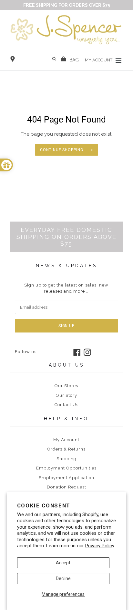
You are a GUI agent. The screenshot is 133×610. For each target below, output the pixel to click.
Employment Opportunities (66, 468)
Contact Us (66, 404)
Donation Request (66, 487)
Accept (63, 562)
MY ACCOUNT (99, 59)
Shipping (66, 458)
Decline (63, 578)
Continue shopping (61, 150)
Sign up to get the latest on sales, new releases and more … (66, 288)
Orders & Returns (66, 449)
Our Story (66, 395)
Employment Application (66, 477)
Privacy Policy (99, 546)
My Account (66, 439)
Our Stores (66, 385)
